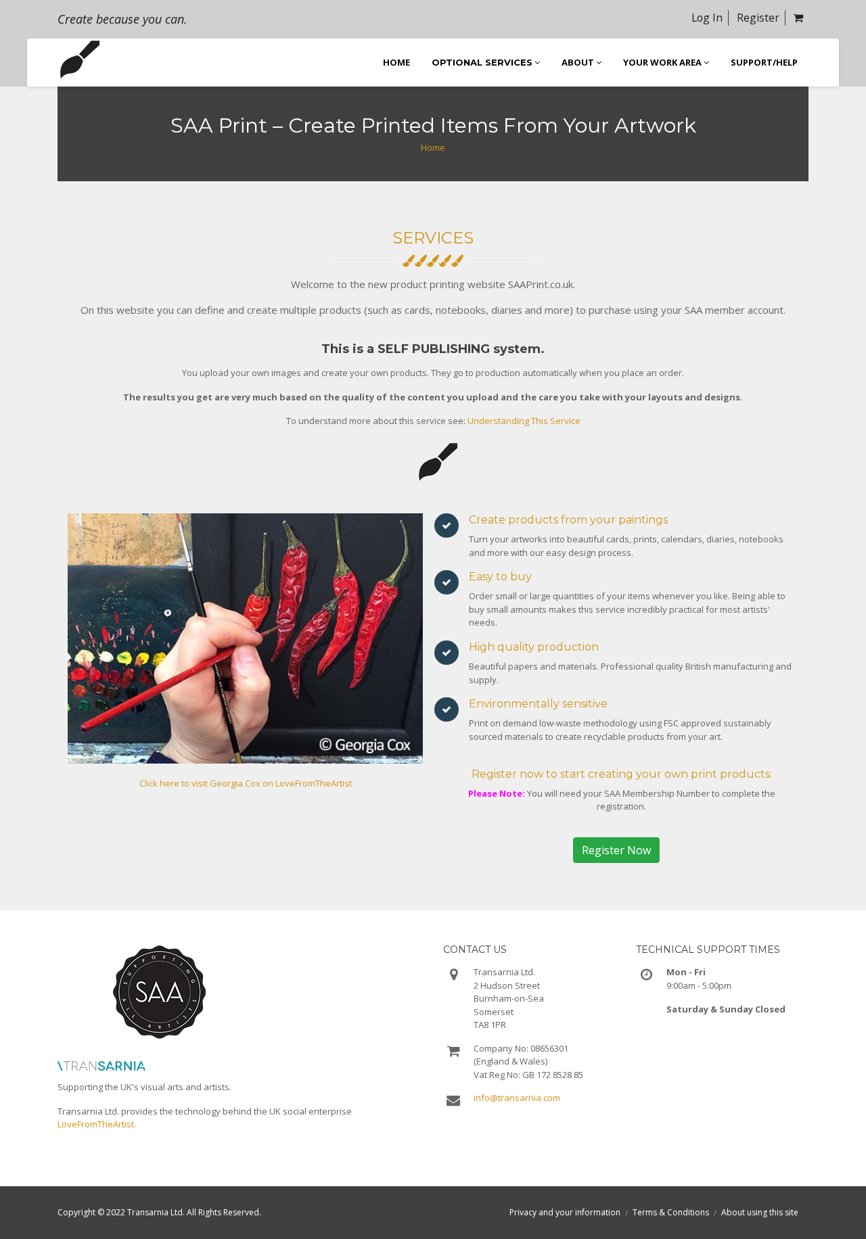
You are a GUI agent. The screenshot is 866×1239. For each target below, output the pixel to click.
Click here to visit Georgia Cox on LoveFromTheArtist (245, 783)
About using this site (759, 1212)
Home (433, 147)
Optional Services (482, 62)
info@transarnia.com (517, 1098)
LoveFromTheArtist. (97, 1124)
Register (758, 17)
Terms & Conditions (671, 1212)
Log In (707, 17)
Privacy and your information (564, 1212)
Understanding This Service (524, 421)
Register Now (616, 850)
